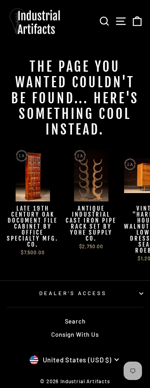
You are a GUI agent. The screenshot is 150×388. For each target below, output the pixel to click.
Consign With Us (74, 334)
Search (75, 321)
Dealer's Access (73, 293)
